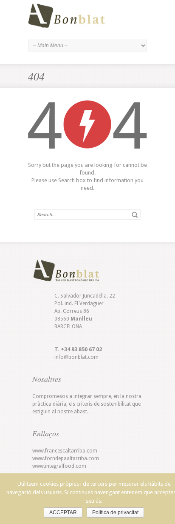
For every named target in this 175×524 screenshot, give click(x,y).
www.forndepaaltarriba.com (65, 458)
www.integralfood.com (59, 466)
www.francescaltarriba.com (64, 451)
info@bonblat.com (76, 357)
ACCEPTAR (63, 512)
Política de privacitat (115, 512)
